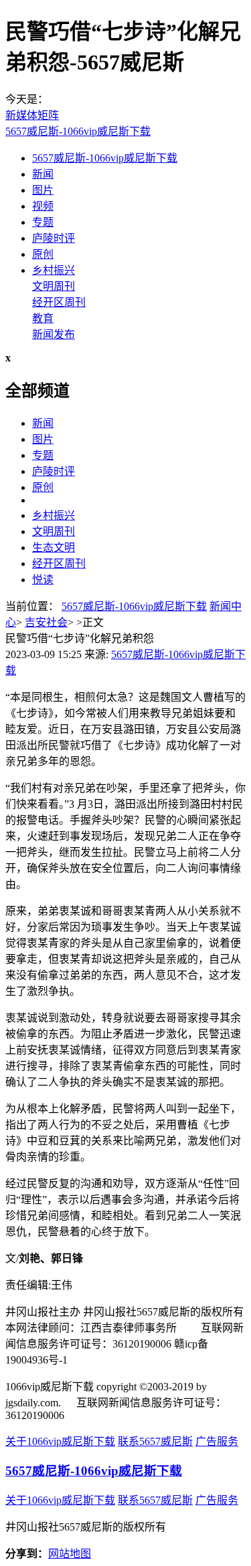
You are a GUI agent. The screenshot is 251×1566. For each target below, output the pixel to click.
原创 (43, 254)
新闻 (43, 174)
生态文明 (53, 547)
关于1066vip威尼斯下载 (60, 1441)
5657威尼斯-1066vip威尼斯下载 (78, 131)
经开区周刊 (59, 302)
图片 (43, 190)
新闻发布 (53, 334)
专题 (43, 222)
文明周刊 (53, 286)
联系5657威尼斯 (155, 1441)
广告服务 (216, 1441)
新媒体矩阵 (32, 115)
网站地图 (69, 1553)
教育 (43, 318)
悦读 (43, 579)
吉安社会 (46, 622)
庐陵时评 (53, 238)
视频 (43, 206)
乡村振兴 (53, 270)
